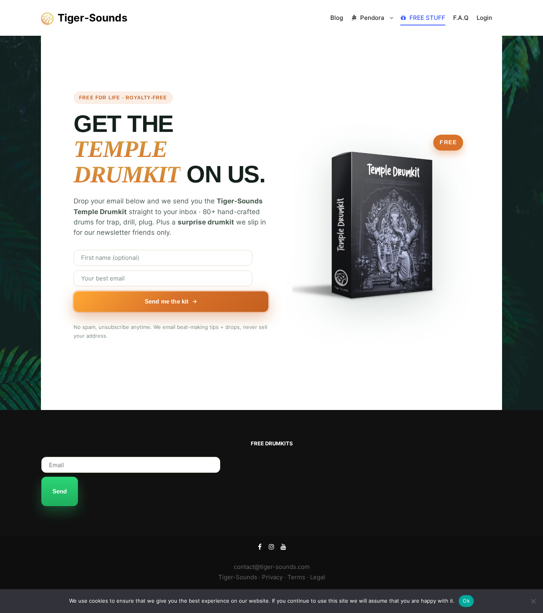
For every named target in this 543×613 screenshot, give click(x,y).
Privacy (272, 577)
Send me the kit (166, 301)
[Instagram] (271, 546)
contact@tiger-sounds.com (272, 566)
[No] (533, 601)
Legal (317, 577)
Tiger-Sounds (89, 18)
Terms (296, 577)
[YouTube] (283, 546)
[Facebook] (259, 546)
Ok (466, 601)
